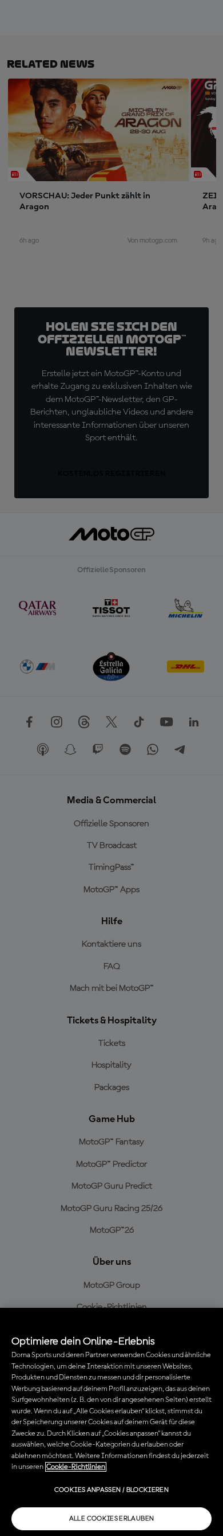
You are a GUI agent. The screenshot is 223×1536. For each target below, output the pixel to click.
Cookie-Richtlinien (75, 1467)
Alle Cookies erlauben (111, 1518)
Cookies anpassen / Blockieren (111, 1490)
